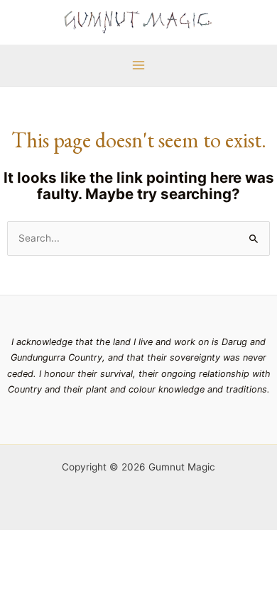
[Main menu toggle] (138, 65)
